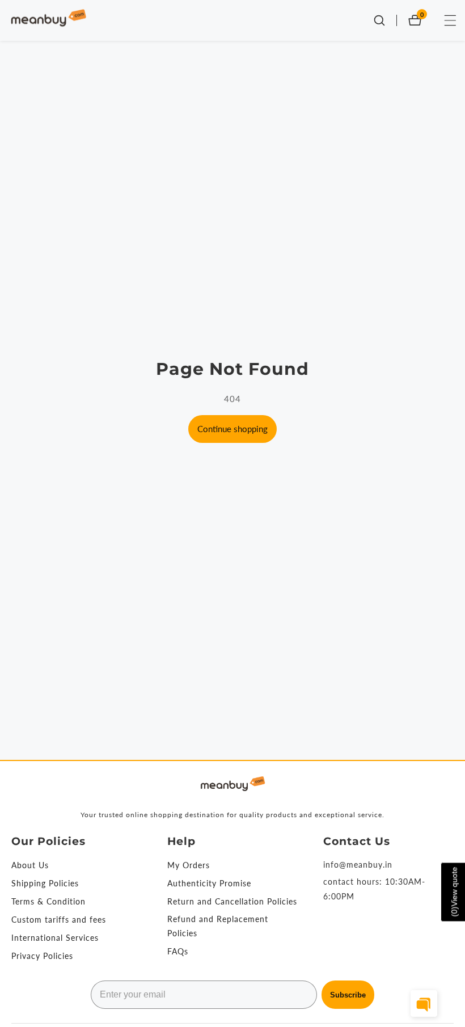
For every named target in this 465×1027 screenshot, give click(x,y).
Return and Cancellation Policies (232, 901)
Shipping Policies (45, 883)
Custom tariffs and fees (58, 919)
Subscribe (348, 995)
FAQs (177, 951)
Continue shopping (232, 429)
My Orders (188, 865)
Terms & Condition (48, 901)
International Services (55, 938)
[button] (424, 1003)
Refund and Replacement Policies (217, 926)
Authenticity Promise (209, 883)
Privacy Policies (42, 956)
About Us (30, 865)
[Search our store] (385, 20)
